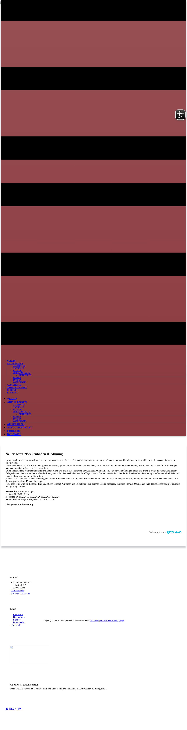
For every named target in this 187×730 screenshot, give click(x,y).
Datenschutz (19, 617)
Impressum (18, 614)
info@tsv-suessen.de (20, 593)
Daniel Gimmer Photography (112, 621)
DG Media (94, 621)
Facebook (15, 625)
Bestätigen (14, 709)
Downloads (18, 622)
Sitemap (17, 619)
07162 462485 (17, 590)
